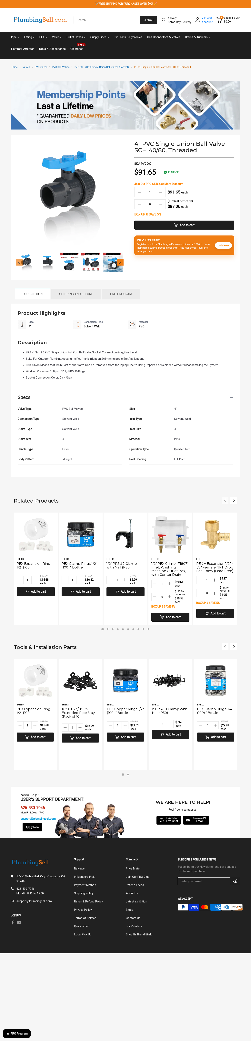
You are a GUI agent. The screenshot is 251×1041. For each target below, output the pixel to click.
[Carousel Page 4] (118, 629)
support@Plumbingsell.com (34, 901)
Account (207, 22)
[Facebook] (13, 922)
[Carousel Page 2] (107, 629)
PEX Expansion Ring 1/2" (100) (33, 565)
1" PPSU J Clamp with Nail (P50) (169, 711)
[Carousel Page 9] (143, 629)
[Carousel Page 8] (138, 629)
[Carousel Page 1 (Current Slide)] (102, 629)
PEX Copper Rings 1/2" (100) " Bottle (125, 711)
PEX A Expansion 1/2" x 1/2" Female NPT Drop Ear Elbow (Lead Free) (214, 567)
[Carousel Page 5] (123, 629)
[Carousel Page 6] (128, 629)
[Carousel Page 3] (113, 629)
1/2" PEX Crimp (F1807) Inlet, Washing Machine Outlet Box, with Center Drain (169, 569)
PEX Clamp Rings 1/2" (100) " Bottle (79, 565)
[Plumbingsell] (40, 20)
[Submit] (235, 881)
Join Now (223, 245)
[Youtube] (19, 922)
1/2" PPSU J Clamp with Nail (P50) (121, 565)
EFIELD (20, 559)
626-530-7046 (25, 888)
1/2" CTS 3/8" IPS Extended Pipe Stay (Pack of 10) (78, 712)
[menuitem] (15, 36)
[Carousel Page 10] (148, 629)
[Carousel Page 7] (133, 629)
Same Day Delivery (179, 22)
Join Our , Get (158, 184)
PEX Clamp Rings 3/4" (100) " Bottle (215, 711)
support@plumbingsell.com (38, 818)
